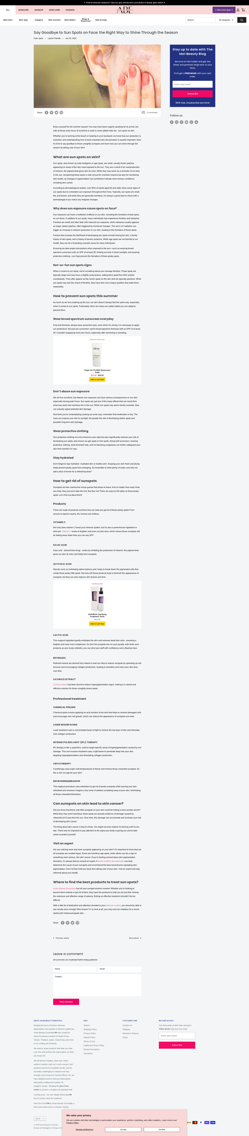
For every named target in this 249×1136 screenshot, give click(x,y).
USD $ (37, 1119)
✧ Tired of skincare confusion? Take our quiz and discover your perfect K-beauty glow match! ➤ (124, 3)
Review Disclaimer (92, 1049)
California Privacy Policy (94, 1045)
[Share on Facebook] (46, 112)
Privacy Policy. (72, 1123)
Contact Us (127, 1025)
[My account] (238, 9)
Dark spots (38, 38)
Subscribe (192, 93)
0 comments (152, 112)
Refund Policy (89, 1037)
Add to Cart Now (97, 379)
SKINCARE (23, 10)
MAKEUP (39, 10)
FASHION (70, 10)
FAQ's (125, 1037)
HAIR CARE (54, 10)
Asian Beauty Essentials (64, 888)
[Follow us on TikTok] (191, 122)
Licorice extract (60, 684)
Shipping (126, 1029)
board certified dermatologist (111, 861)
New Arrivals (101, 20)
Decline (162, 1129)
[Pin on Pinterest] (51, 112)
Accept (123, 1129)
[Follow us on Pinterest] (181, 122)
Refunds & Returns (131, 1033)
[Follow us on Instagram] (176, 122)
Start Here (7, 20)
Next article (134, 938)
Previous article (62, 938)
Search (87, 1025)
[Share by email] (61, 112)
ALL (8, 10)
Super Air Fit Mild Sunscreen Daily (97, 371)
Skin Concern (54, 20)
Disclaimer (88, 1053)
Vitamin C (66, 531)
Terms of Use (89, 1041)
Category (39, 20)
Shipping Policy (90, 1029)
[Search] (241, 20)
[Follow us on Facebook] (172, 122)
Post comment (66, 1002)
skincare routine (113, 905)
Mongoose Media (58, 1128)
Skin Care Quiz (224, 10)
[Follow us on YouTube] (186, 122)
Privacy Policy (90, 1033)
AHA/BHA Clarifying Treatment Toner (97, 615)
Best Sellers (70, 20)
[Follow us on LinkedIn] (196, 122)
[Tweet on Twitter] (56, 112)
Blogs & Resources (86, 20)
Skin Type (23, 20)
